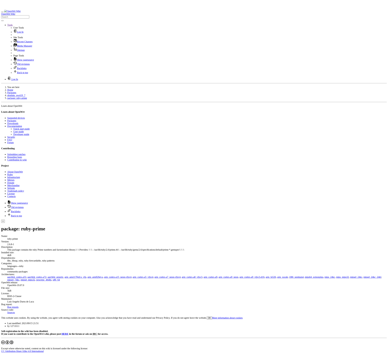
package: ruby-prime (17, 98)
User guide (18, 131)
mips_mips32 (342, 277)
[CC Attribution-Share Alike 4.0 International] (7, 343)
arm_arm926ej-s (95, 277)
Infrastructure (13, 177)
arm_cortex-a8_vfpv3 (192, 277)
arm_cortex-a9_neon (228, 277)
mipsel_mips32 (28, 279)
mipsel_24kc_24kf (372, 277)
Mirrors (10, 180)
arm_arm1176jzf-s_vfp (75, 277)
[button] (10, 25)
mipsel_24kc (356, 277)
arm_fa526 (271, 277)
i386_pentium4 (296, 277)
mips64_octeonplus (314, 277)
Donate (10, 182)
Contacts (11, 196)
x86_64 (56, 279)
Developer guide (21, 134)
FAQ (9, 139)
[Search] (2, 20)
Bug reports (12, 307)
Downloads (12, 123)
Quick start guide (21, 129)
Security (11, 137)
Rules (10, 174)
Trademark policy (15, 191)
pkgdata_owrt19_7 (16, 95)
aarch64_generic (55, 277)
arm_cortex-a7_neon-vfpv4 (167, 277)
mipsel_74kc (13, 279)
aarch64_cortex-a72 (36, 277)
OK (209, 318)
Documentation (14, 126)
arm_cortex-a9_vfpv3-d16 (251, 277)
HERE (65, 334)
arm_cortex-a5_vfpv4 (143, 277)
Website (11, 188)
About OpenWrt (15, 171)
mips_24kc (329, 277)
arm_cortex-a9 (210, 277)
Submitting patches (16, 154)
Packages (11, 92)
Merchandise (13, 185)
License (11, 193)
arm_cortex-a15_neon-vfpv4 (117, 277)
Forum (10, 142)
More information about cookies (227, 318)
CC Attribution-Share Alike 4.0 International (22, 351)
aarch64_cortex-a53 (16, 277)
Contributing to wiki (17, 159)
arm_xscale (282, 277)
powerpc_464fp (43, 279)
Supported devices (16, 118)
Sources (11, 312)
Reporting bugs (14, 157)
